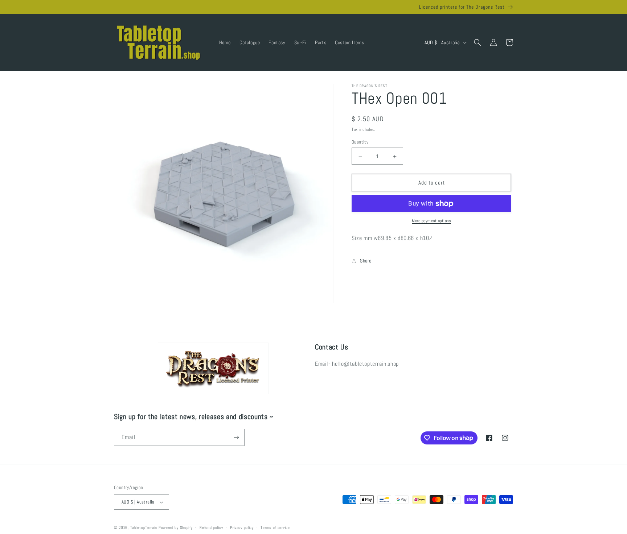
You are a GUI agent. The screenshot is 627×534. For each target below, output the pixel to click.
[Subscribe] (236, 437)
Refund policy (211, 527)
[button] (477, 42)
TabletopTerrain (143, 527)
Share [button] (366, 260)
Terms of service (275, 527)
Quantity (360, 142)
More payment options (431, 221)
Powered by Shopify (176, 527)
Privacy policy (242, 527)
